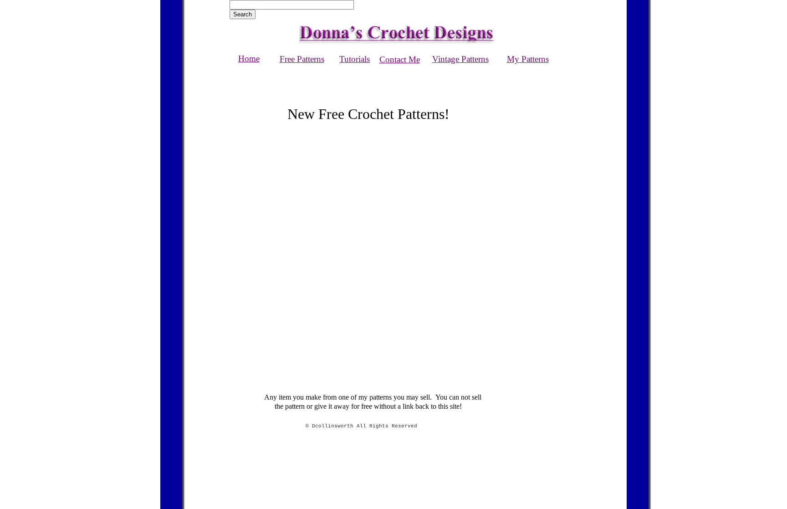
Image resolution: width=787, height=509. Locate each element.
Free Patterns (302, 59)
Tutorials (354, 59)
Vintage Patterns (460, 59)
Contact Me (399, 59)
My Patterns (528, 59)
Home (249, 58)
